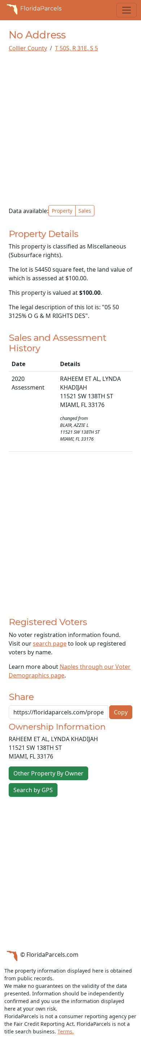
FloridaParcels (40, 8)
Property (62, 210)
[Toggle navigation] (126, 10)
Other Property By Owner (48, 773)
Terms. (65, 1031)
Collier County (28, 48)
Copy (121, 712)
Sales (84, 210)
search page (50, 643)
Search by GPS (33, 790)
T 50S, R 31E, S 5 (76, 48)
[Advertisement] (70, 128)
